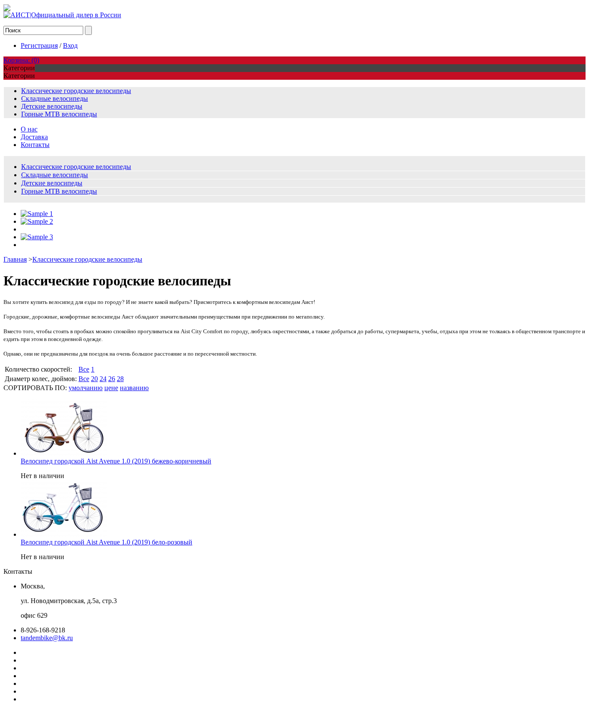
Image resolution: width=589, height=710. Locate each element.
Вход (70, 45)
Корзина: (21, 60)
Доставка (34, 137)
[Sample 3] (37, 237)
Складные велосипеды (54, 98)
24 (103, 378)
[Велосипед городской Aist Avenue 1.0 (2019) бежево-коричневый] (64, 453)
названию (134, 387)
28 (120, 378)
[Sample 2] (37, 221)
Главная (15, 259)
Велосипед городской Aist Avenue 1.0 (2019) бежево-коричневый (116, 461)
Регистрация (39, 45)
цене (111, 387)
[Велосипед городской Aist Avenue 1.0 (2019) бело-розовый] (64, 534)
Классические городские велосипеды (76, 90)
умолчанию (86, 387)
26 (111, 378)
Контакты (35, 144)
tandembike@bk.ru (47, 637)
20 (94, 378)
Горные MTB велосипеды (59, 114)
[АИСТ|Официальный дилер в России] (62, 15)
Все (83, 369)
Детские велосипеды (51, 106)
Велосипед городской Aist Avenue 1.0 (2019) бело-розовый (106, 542)
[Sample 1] (37, 213)
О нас (29, 129)
